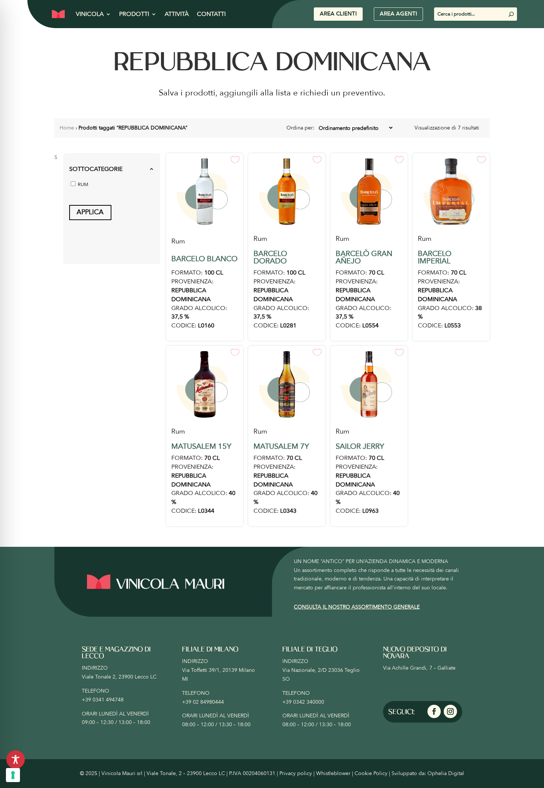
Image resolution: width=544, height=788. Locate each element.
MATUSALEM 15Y (201, 446)
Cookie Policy (371, 773)
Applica (90, 212)
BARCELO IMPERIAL (434, 257)
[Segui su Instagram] (450, 711)
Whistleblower (333, 773)
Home (67, 127)
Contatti (211, 14)
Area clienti (338, 13)
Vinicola (90, 14)
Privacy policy (295, 773)
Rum (178, 241)
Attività (177, 14)
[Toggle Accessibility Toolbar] (16, 760)
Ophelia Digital (445, 773)
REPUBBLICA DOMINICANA (191, 294)
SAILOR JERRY (360, 446)
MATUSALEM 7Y (281, 446)
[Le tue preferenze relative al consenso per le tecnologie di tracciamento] (13, 775)
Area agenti (398, 13)
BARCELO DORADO (270, 257)
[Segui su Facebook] (434, 711)
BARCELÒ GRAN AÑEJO (364, 257)
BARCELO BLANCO (204, 259)
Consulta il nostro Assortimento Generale (357, 606)
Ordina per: (301, 127)
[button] (111, 169)
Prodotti (134, 14)
